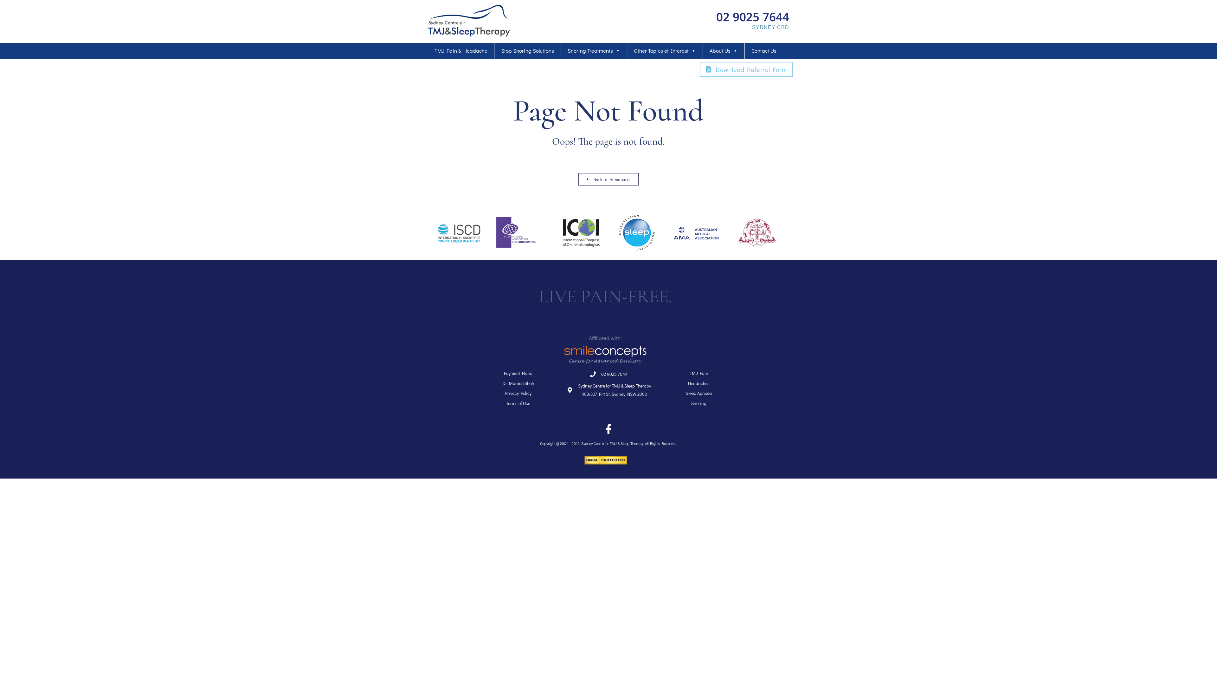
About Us (720, 50)
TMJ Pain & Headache (461, 50)
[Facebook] (608, 429)
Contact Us (763, 50)
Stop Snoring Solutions (527, 50)
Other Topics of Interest (661, 50)
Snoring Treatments (590, 50)
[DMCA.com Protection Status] (605, 463)
